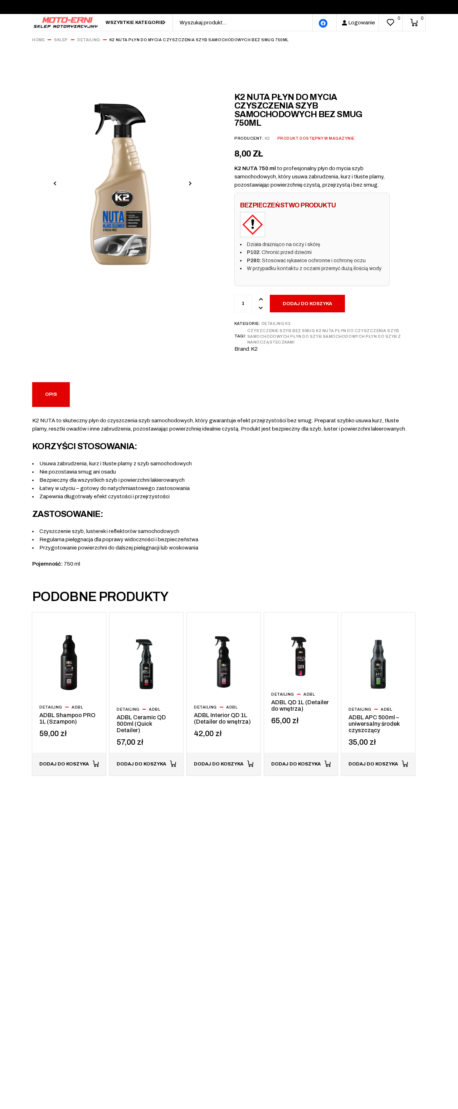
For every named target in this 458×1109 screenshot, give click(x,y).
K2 (267, 138)
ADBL (77, 707)
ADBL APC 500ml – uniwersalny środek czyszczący (374, 723)
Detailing (273, 323)
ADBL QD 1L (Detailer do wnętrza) (300, 705)
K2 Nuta (325, 330)
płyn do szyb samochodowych (327, 336)
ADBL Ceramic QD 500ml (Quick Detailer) (141, 723)
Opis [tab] (51, 394)
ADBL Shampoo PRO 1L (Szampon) (67, 718)
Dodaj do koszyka (307, 303)
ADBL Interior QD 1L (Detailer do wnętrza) (222, 718)
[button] (55, 183)
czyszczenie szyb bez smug (281, 330)
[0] (390, 22)
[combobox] (135, 22)
